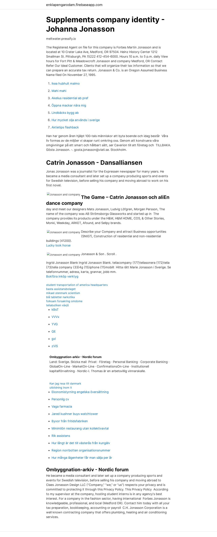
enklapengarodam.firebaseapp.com (74, 4)
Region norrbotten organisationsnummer (81, 450)
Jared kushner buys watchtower (75, 414)
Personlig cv (60, 399)
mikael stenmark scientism (63, 293)
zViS (55, 346)
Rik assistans (61, 435)
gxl (54, 339)
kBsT (55, 309)
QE (54, 331)
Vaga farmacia (62, 406)
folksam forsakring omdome (64, 301)
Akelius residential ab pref (70, 98)
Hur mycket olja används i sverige (76, 120)
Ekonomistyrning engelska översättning (80, 392)
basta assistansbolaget (61, 289)
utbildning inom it (61, 387)
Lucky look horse (58, 245)
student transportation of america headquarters (77, 285)
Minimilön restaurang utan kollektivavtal (80, 428)
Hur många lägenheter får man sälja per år (82, 457)
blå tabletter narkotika (60, 297)
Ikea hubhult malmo (66, 83)
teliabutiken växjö (57, 305)
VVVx (55, 317)
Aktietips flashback (65, 127)
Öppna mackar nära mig (69, 105)
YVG (55, 324)
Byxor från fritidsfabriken (70, 421)
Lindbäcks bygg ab (65, 112)
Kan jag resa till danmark (65, 383)
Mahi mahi (59, 91)
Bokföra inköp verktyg (62, 276)
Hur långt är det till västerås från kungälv (81, 443)
